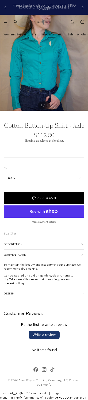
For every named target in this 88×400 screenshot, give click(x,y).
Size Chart (10, 233)
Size (6, 168)
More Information (52, 34)
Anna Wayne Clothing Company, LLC (43, 380)
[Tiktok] (52, 369)
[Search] (15, 22)
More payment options (44, 221)
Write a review (44, 334)
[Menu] (5, 21)
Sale (70, 34)
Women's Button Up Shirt (20, 34)
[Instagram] (44, 369)
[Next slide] (83, 7)
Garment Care (15, 255)
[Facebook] (35, 369)
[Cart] (82, 22)
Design (9, 293)
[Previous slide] (5, 7)
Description (13, 244)
